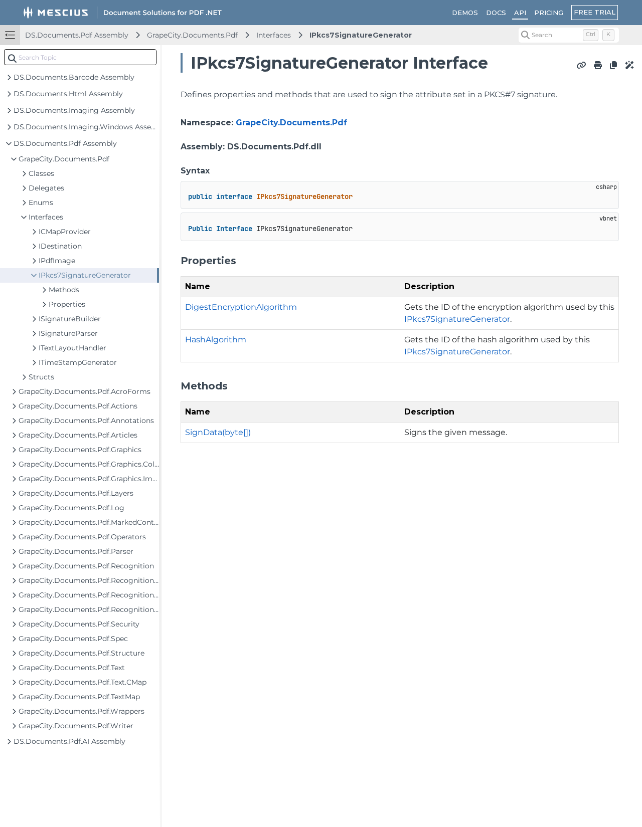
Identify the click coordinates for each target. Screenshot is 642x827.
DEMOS (465, 13)
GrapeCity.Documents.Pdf (192, 35)
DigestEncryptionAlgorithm (241, 307)
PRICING (548, 13)
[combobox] (80, 57)
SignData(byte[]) (218, 432)
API (520, 13)
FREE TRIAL (594, 12)
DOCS (496, 13)
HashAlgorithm (215, 339)
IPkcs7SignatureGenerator (360, 35)
